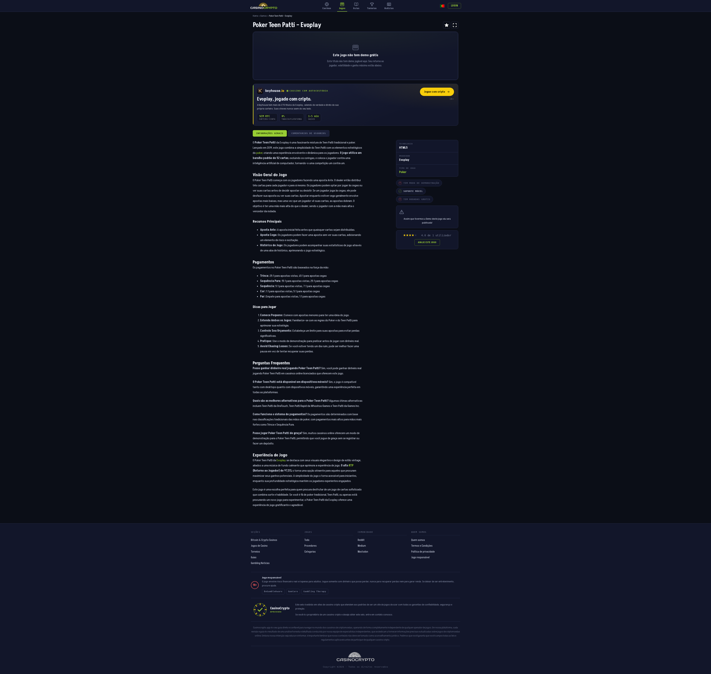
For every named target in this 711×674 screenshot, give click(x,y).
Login (454, 6)
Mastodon (363, 552)
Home (255, 16)
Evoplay (281, 460)
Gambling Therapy (314, 591)
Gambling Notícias (260, 563)
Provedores (310, 546)
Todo (306, 540)
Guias (253, 557)
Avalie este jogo (427, 242)
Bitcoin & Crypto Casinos (264, 540)
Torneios (255, 552)
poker (259, 153)
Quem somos (418, 540)
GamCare (293, 591)
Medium (362, 546)
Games (263, 16)
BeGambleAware (273, 591)
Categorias (310, 552)
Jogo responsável (420, 557)
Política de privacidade (423, 552)
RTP (351, 465)
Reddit (361, 540)
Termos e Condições (422, 546)
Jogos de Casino (259, 546)
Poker (402, 172)
